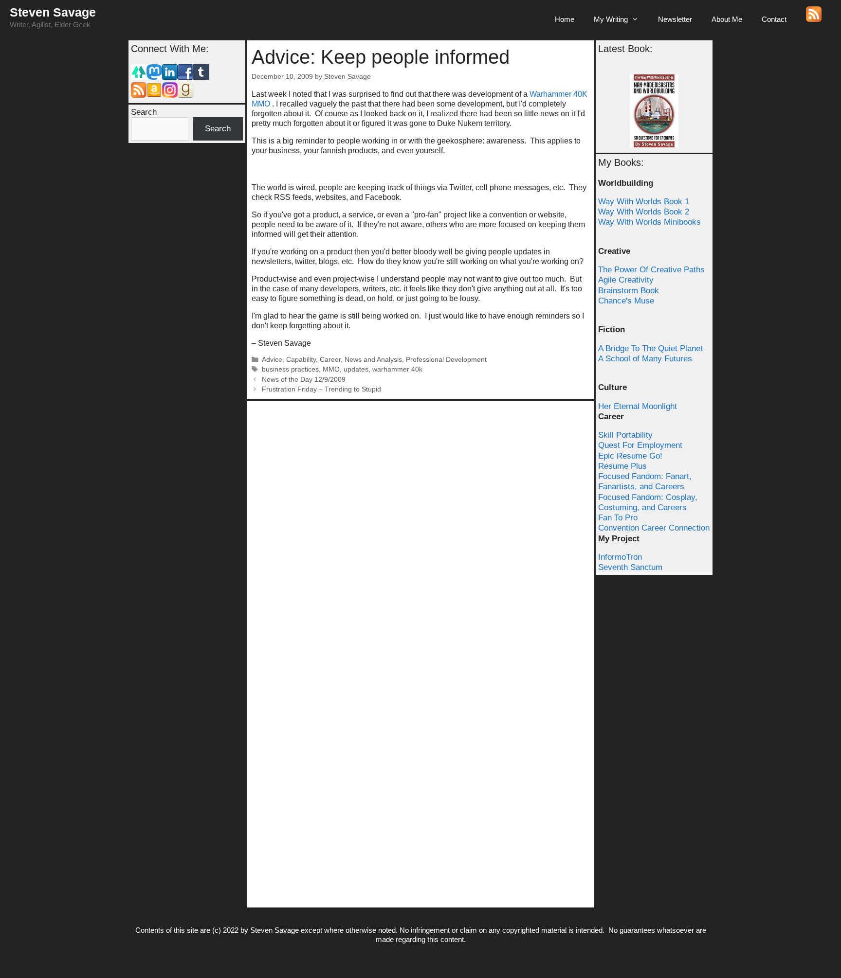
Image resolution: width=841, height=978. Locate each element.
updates (356, 369)
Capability (301, 359)
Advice (272, 359)
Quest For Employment (640, 445)
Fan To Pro (618, 517)
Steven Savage (53, 12)
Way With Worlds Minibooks (649, 222)
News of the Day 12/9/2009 (304, 379)
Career (330, 359)
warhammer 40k (397, 369)
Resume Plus (622, 466)
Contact (774, 19)
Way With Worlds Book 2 (643, 211)
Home (564, 19)
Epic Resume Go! (630, 456)
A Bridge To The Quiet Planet (650, 348)
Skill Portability (625, 435)
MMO (331, 369)
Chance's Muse (626, 300)
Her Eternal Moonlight (637, 406)
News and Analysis (373, 359)
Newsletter (675, 19)
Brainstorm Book (628, 290)
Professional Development (446, 359)
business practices (290, 369)
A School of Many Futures (645, 358)
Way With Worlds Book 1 (643, 201)
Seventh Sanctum (630, 567)
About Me (727, 19)
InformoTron (620, 557)
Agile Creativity (626, 280)
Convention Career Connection (654, 528)
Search (144, 112)
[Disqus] (420, 527)
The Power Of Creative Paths (651, 269)
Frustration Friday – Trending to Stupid (321, 389)
